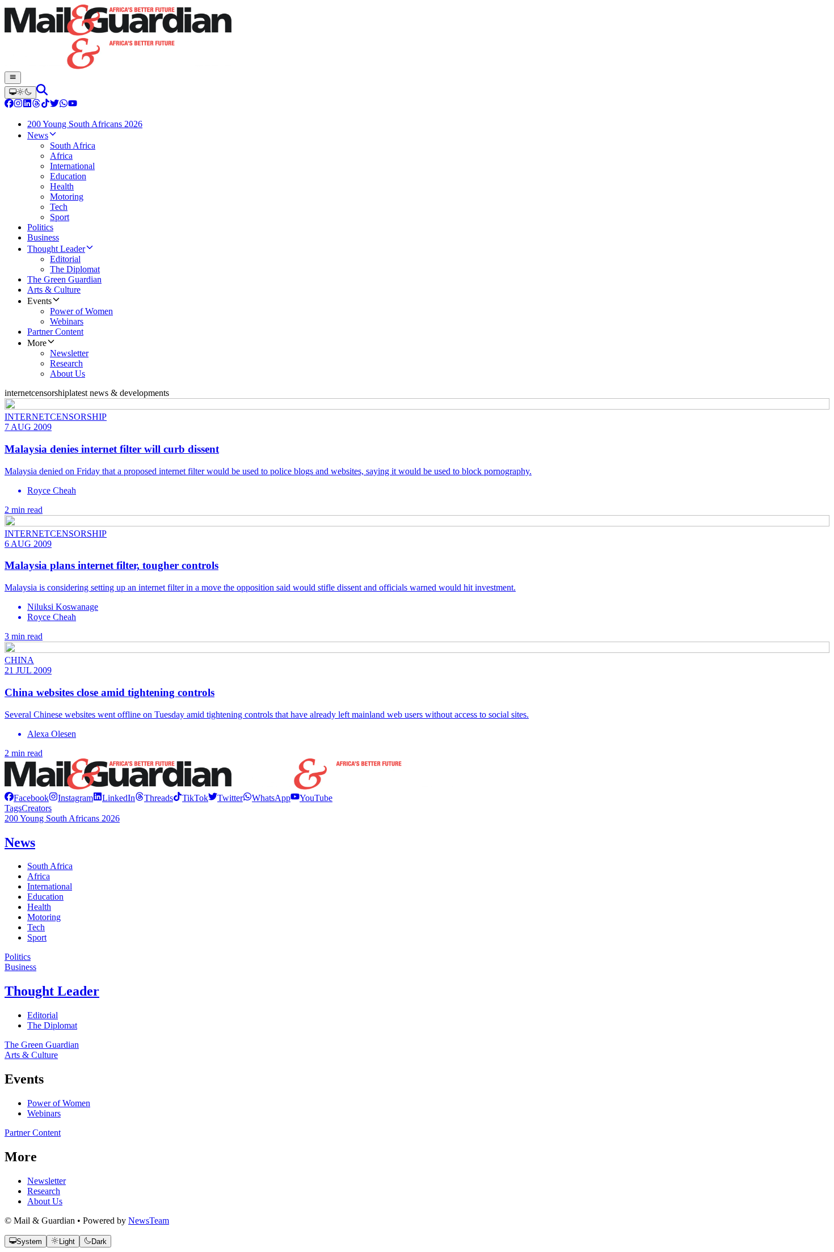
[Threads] (36, 104)
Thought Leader (52, 991)
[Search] (42, 92)
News (20, 842)
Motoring (44, 917)
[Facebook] (9, 104)
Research (43, 1191)
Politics (18, 957)
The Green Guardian (42, 1044)
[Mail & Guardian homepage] (417, 38)
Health (39, 907)
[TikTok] (45, 104)
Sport (37, 937)
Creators (37, 808)
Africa (38, 876)
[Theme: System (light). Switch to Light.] (20, 92)
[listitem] (27, 798)
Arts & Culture (31, 1055)
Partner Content (33, 1132)
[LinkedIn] (27, 104)
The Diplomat (52, 1025)
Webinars (44, 1113)
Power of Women (58, 1103)
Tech (36, 927)
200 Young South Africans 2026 (62, 818)
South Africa (50, 866)
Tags (13, 808)
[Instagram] (18, 104)
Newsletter (46, 1181)
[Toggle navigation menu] (13, 77)
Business (20, 967)
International (49, 886)
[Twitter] (54, 104)
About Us (44, 1201)
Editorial (42, 1015)
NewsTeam (148, 1220)
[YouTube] (72, 104)
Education (45, 896)
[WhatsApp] (63, 104)
